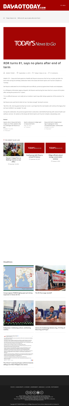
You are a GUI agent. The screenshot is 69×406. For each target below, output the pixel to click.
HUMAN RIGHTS (19, 387)
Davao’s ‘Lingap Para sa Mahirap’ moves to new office (13, 160)
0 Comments (54, 73)
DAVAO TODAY (10, 73)
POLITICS (13, 387)
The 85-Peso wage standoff (43, 293)
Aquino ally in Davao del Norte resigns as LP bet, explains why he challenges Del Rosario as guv (12, 124)
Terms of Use (41, 404)
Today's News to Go (40, 73)
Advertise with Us (49, 404)
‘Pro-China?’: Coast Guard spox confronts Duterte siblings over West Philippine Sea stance (18, 363)
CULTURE (48, 387)
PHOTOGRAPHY (55, 387)
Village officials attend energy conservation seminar (56, 157)
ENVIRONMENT (34, 387)
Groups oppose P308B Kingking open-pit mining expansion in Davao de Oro (17, 294)
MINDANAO (42, 387)
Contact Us (56, 404)
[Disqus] (34, 188)
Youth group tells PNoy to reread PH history (34, 156)
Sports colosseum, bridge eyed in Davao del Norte (32, 123)
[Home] (4, 18)
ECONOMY (27, 387)
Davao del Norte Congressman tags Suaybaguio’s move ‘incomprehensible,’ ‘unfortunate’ (53, 123)
